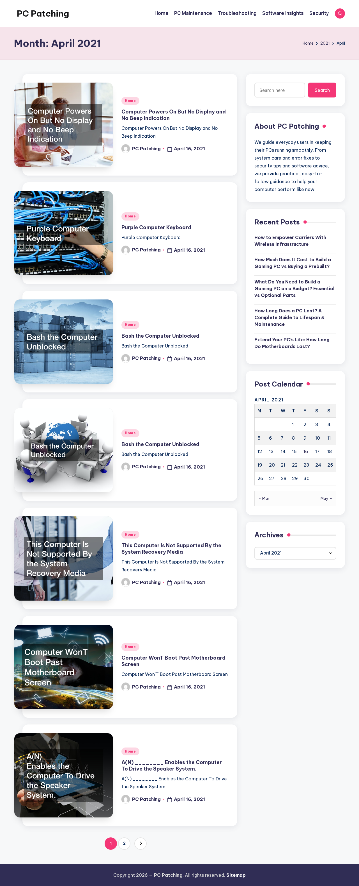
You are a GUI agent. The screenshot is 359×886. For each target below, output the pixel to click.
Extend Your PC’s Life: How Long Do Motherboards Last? (292, 343)
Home (130, 101)
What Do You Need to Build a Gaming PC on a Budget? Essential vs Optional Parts (294, 288)
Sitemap (236, 875)
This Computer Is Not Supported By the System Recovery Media (171, 548)
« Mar (264, 498)
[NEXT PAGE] (140, 843)
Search (322, 90)
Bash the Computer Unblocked (160, 336)
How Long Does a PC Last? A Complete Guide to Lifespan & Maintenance (289, 317)
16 (305, 451)
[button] (140, 843)
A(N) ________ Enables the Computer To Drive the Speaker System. (171, 765)
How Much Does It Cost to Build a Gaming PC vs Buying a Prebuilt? (292, 262)
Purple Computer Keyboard (156, 227)
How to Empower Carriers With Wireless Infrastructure (290, 240)
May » (326, 498)
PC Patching (43, 13)
